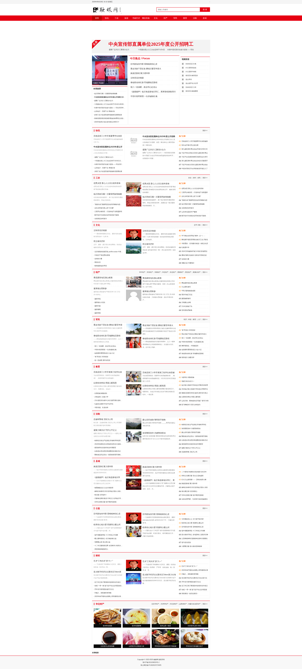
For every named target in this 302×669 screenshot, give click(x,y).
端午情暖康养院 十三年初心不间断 (106, 535)
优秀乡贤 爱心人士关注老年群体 (107, 183)
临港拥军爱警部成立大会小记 (104, 353)
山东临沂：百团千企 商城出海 (104, 111)
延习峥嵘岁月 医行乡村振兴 (191, 405)
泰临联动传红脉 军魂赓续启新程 (143, 82)
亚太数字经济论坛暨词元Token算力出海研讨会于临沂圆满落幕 (107, 572)
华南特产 (158, 272)
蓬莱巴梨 (97, 306)
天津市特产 (164, 604)
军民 (175, 18)
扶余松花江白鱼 (191, 64)
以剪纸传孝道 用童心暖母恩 (105, 383)
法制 (195, 18)
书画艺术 (136, 18)
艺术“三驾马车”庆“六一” (103, 561)
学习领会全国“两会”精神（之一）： (194, 236)
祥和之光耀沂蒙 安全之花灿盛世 (192, 476)
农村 (194, 178)
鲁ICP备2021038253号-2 (151, 662)
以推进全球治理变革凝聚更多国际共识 (107, 451)
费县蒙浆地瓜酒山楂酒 (103, 278)
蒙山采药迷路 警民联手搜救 (154, 420)
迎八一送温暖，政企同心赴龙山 (143, 87)
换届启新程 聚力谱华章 (140, 73)
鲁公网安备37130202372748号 (151, 665)
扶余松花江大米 (191, 87)
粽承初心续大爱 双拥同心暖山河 (107, 525)
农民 (199, 178)
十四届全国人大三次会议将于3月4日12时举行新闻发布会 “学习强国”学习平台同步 (122, 104)
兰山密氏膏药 (186, 287)
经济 (185, 319)
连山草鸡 (189, 79)
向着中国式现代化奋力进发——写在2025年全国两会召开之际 (115, 164)
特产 (165, 18)
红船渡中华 (185, 247)
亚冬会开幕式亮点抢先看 (190, 145)
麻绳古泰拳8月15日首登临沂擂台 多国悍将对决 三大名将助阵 (115, 491)
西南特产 (181, 272)
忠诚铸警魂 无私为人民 (103, 419)
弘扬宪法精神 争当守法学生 (103, 404)
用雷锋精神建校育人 (101, 549)
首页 (97, 18)
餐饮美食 (146, 18)
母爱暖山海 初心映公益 (102, 542)
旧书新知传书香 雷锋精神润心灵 (105, 82)
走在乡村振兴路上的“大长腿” (104, 208)
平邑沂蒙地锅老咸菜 (188, 291)
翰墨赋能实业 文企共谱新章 (103, 488)
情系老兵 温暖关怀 (188, 357)
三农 (116, 18)
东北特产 (173, 272)
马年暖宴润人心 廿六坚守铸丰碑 (192, 519)
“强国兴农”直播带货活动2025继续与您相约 (108, 204)
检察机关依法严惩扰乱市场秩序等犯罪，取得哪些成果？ (113, 440)
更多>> (205, 130)
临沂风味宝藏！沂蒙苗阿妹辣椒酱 (105, 93)
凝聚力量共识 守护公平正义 (105, 430)
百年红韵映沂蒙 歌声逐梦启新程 (105, 502)
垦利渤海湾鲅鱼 (187, 310)
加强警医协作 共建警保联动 (154, 433)
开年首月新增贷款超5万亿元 (104, 589)
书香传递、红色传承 (101, 407)
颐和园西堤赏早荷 (100, 266)
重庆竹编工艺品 (187, 294)
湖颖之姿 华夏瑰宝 (188, 263)
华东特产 (150, 272)
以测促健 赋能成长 (100, 393)
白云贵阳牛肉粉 (191, 71)
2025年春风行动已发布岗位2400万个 (106, 122)
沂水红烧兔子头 (187, 306)
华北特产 (165, 272)
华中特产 (142, 272)
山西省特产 (183, 604)
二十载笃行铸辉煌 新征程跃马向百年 (194, 472)
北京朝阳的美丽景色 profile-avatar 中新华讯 (109, 252)
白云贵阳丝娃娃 (191, 68)
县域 (205, 18)
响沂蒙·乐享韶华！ (100, 495)
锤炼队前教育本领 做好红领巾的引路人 (195, 393)
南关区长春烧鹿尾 (192, 91)
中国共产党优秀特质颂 (102, 255)
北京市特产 (155, 604)
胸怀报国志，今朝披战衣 (190, 346)
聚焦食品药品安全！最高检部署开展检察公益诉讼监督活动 (114, 455)
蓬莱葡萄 (97, 309)
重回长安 (97, 262)
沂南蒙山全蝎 (186, 302)
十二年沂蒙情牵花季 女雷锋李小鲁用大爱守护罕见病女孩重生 (115, 545)
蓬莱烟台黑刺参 (100, 288)
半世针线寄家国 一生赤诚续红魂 (143, 96)
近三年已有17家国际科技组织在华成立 (107, 582)
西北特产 (188, 272)
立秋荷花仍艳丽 (137, 78)
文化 (156, 18)
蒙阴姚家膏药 (186, 298)
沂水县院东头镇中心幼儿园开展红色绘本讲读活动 (111, 400)
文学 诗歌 (197, 225)
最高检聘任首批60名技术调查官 (105, 447)
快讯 (107, 18)
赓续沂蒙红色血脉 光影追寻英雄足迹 (194, 255)
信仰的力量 (98, 259)
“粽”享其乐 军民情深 (101, 357)
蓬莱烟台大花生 (99, 302)
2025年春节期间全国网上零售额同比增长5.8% (110, 596)
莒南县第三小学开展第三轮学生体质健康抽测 (108, 372)
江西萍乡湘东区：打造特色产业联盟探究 (108, 211)
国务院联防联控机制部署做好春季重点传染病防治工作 (112, 118)
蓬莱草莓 (97, 299)
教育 (185, 18)
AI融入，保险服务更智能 (102, 593)
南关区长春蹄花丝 (192, 75)
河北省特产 (174, 604)
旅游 (126, 18)
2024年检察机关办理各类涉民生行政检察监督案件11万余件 (114, 444)
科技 (189, 319)
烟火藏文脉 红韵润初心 (189, 491)
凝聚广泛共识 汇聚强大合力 (119, 50)
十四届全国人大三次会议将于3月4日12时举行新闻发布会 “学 (115, 161)
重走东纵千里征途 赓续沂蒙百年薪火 (145, 69)
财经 (98, 555)
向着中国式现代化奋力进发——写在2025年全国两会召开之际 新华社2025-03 (120, 108)
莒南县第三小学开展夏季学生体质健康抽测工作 (108, 136)
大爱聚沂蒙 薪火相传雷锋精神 (192, 546)
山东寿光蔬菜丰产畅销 (189, 212)
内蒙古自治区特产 (194, 604)
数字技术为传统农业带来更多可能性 (106, 215)
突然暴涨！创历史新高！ (190, 593)
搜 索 (205, 9)
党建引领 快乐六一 (188, 381)
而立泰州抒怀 (99, 241)
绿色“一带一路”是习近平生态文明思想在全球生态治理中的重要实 (116, 586)
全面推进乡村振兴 (100, 218)
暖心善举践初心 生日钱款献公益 (105, 538)
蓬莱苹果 (97, 313)
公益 (98, 508)
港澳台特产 (197, 272)
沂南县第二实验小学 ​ (101, 397)
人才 (199, 319)
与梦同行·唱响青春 (188, 377)
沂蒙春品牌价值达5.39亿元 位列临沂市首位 (109, 498)
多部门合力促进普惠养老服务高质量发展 (108, 115)
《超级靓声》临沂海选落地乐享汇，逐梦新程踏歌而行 (153, 92)
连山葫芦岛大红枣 (192, 83)
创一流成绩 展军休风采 (102, 360)
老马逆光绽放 (186, 542)
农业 (189, 178)
